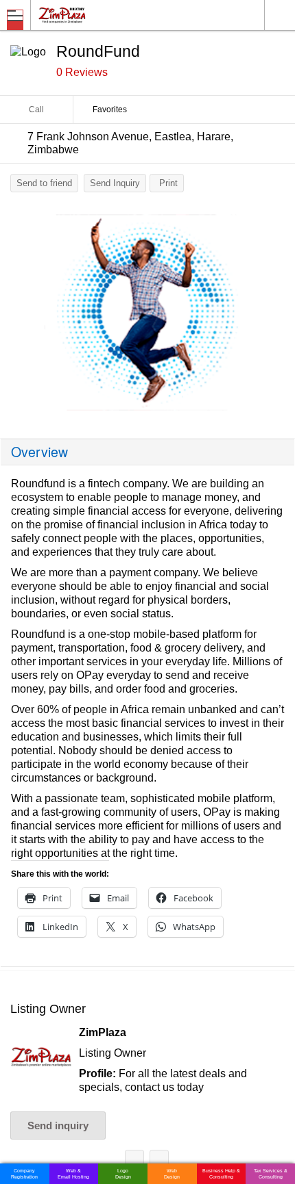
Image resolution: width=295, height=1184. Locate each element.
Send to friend (44, 183)
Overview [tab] (39, 451)
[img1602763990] (147, 312)
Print (168, 183)
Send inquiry (57, 1125)
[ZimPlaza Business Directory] (95, 14)
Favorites (110, 109)
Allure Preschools (159, 1162)
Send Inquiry (115, 183)
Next (278, 315)
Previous (17, 315)
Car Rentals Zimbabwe (134, 1162)
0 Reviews (82, 72)
